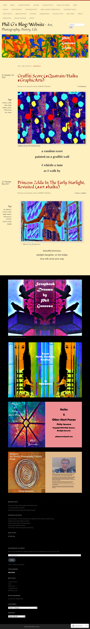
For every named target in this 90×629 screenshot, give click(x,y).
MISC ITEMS (70, 14)
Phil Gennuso (7, 216)
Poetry (10, 112)
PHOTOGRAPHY (17, 9)
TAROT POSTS (7, 14)
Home (5, 5)
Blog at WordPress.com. (32, 626)
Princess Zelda (7, 221)
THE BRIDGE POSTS (70, 9)
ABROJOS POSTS (20, 14)
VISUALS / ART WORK (63, 5)
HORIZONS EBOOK (24, 5)
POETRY (5, 9)
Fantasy (4, 102)
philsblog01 (28, 86)
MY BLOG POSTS (48, 5)
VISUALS (48, 86)
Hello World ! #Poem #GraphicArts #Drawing (20, 527)
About (12, 5)
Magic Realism (7, 214)
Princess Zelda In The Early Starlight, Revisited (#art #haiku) (51, 185)
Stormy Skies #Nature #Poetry (16, 525)
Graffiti (9, 102)
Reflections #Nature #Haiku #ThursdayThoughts (22, 510)
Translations (44, 14)
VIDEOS (80, 14)
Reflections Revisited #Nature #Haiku (18, 521)
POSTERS (33, 14)
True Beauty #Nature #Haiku (16, 507)
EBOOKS (36, 5)
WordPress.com (12, 590)
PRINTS (32, 18)
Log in (9, 584)
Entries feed (11, 586)
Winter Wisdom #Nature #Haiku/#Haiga (19, 523)
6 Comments (82, 86)
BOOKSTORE (7, 18)
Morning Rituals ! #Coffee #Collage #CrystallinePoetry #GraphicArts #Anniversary (31, 518)
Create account (12, 581)
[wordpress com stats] (11, 573)
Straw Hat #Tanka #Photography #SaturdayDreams (22, 505)
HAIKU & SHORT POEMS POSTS (50, 9)
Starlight (9, 224)
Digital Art (8, 209)
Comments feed (12, 588)
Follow (12, 560)
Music (9, 107)
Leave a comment (80, 193)
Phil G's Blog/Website (23, 24)
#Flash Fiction (58, 14)
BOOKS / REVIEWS (20, 18)
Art (4, 209)
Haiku (75, 5)
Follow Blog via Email (16, 548)
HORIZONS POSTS (31, 9)
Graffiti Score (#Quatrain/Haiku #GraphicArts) (48, 78)
